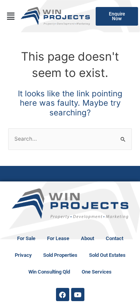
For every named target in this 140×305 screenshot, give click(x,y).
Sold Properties (60, 255)
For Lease (58, 238)
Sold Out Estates (107, 255)
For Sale (26, 238)
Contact (114, 238)
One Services (97, 272)
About (87, 238)
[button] (10, 16)
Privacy (23, 255)
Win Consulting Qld (49, 272)
